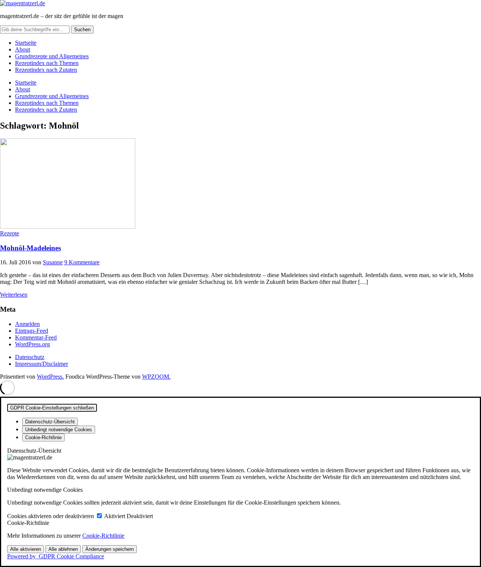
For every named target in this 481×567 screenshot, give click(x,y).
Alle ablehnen (63, 549)
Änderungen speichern (109, 549)
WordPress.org (32, 344)
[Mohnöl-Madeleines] (67, 226)
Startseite (25, 42)
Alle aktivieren (25, 549)
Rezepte (9, 233)
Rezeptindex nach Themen (47, 63)
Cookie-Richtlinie (103, 535)
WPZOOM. (156, 376)
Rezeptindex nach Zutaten (46, 70)
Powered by (55, 556)
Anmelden (27, 324)
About (22, 49)
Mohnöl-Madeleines (30, 248)
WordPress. (50, 376)
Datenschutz (29, 357)
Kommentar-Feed (36, 337)
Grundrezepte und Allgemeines (52, 56)
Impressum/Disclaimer (41, 364)
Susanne (53, 262)
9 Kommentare (82, 262)
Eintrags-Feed (31, 330)
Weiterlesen (13, 294)
